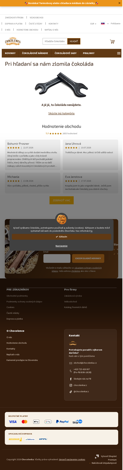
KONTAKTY (53, 23)
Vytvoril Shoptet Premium (109, 458)
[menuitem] (10, 53)
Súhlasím (63, 236)
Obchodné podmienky (17, 296)
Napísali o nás (51, 29)
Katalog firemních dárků (75, 307)
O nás (9, 337)
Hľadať (74, 41)
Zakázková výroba (73, 296)
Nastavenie (61, 246)
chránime (75, 271)
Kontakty (11, 348)
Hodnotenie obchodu (27, 29)
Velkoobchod (70, 301)
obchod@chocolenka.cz (85, 363)
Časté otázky (35, 23)
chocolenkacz (80, 385)
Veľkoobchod (36, 17)
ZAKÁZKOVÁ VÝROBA (14, 17)
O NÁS (7, 29)
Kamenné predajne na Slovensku (22, 360)
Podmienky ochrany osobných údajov (24, 301)
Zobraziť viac (61, 200)
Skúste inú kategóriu (61, 113)
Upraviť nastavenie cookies (72, 459)
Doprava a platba (13, 23)
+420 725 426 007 (82, 369)
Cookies (10, 307)
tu (91, 230)
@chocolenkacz (81, 391)
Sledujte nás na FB (82, 378)
